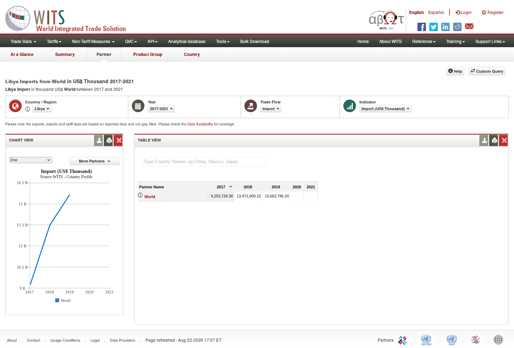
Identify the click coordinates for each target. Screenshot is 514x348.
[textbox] (204, 161)
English (416, 12)
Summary (65, 54)
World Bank (500, 339)
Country (192, 54)
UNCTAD (428, 339)
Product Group (147, 54)
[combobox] (30, 160)
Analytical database (187, 41)
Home (363, 41)
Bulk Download (254, 41)
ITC (404, 339)
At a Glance (22, 54)
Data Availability (200, 124)
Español (436, 12)
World (149, 197)
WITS (70, 17)
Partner (104, 54)
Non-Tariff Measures (91, 41)
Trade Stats (21, 41)
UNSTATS (452, 339)
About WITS (390, 41)
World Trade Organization (476, 339)
